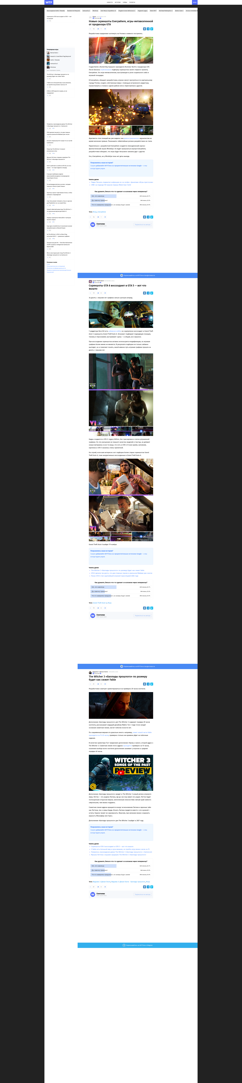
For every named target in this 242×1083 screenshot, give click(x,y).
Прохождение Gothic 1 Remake (56, 10)
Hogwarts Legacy (142, 10)
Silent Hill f (153, 10)
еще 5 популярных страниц (53, 70)
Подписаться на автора (142, 224)
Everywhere (102, 212)
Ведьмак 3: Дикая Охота (100, 672)
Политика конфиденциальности (56, 268)
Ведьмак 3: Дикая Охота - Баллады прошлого (128, 882)
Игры (94, 16)
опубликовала (105, 70)
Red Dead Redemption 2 (166, 10)
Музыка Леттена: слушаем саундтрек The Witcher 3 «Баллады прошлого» (118, 855)
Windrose (95, 10)
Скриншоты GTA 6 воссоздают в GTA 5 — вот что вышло (112, 847)
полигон (132, 2)
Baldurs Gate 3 (179, 10)
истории (118, 2)
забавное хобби (115, 331)
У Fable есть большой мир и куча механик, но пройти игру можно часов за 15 (120, 849)
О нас (48, 264)
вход (194, 2)
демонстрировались (131, 138)
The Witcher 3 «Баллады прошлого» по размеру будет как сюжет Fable (117, 570)
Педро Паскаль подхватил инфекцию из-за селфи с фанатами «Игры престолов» (122, 182)
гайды (125, 2)
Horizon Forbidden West (193, 10)
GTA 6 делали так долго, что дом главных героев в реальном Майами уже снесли (121, 573)
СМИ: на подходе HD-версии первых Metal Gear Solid (111, 185)
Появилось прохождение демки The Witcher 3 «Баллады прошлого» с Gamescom (121, 852)
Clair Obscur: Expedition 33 (108, 10)
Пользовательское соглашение (56, 266)
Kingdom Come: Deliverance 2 (127, 10)
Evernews (101, 224)
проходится (127, 746)
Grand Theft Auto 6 (98, 281)
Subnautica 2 (86, 10)
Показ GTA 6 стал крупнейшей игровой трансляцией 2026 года (114, 576)
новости (110, 2)
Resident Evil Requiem (73, 10)
